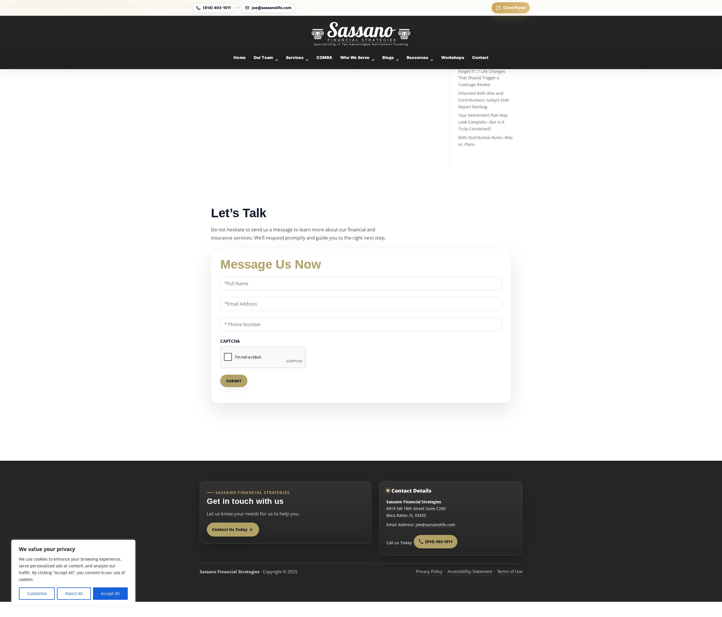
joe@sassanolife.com (271, 7)
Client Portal (514, 7)
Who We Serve (355, 57)
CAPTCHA (230, 341)
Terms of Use (509, 571)
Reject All (74, 593)
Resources (417, 57)
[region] (73, 573)
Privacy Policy (429, 571)
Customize (37, 593)
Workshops (452, 57)
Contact (480, 57)
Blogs (388, 57)
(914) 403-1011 (217, 7)
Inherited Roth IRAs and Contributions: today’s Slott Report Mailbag (483, 100)
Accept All (110, 593)
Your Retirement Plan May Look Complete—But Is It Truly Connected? (483, 122)
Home (240, 57)
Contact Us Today (230, 529)
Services (294, 57)
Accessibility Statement (470, 571)
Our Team (263, 57)
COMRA (324, 57)
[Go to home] (361, 34)
